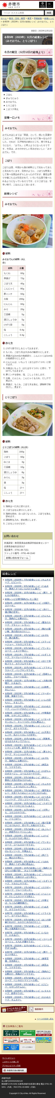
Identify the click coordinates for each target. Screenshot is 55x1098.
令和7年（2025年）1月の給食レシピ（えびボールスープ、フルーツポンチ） (28, 888)
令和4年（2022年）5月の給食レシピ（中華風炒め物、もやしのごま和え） (28, 714)
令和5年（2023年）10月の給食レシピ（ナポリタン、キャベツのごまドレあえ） (28, 804)
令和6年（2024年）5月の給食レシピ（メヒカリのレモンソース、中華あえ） (28, 849)
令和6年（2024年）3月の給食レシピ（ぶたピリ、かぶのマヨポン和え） (27, 837)
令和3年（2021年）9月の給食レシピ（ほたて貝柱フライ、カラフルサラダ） (28, 662)
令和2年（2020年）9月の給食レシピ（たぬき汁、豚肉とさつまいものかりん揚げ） (27, 587)
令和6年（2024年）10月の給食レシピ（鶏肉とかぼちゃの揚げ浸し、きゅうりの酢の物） (28, 869)
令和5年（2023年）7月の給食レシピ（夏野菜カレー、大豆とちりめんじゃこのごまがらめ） (28, 791)
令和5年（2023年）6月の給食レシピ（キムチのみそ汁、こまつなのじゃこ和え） (28, 785)
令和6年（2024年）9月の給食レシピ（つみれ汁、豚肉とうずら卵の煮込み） (27, 862)
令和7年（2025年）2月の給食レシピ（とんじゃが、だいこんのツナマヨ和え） (28, 895)
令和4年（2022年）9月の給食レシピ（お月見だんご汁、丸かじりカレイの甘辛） (28, 733)
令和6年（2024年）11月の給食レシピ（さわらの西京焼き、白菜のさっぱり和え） (28, 875)
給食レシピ (49, 18)
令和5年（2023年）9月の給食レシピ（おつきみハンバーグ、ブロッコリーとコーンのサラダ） (28, 798)
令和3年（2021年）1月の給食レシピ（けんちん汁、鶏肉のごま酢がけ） (28, 617)
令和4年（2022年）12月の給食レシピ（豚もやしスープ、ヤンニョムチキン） (28, 753)
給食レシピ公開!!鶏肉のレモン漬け (21, 599)
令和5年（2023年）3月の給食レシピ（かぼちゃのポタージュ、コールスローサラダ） (28, 772)
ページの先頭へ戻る (45, 1019)
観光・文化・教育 (17, 18)
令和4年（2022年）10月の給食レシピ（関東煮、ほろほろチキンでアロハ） (28, 740)
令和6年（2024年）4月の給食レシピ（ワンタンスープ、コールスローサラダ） (28, 843)
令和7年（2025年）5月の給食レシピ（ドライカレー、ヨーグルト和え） (28, 914)
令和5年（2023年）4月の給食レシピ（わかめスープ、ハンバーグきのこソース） (28, 707)
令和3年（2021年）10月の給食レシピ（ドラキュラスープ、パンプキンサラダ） (28, 668)
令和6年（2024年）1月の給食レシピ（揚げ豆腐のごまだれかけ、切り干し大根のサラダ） (28, 824)
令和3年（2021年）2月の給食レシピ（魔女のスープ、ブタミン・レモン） (28, 623)
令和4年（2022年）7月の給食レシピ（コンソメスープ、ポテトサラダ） (28, 727)
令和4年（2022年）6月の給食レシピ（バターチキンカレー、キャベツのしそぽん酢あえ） (28, 720)
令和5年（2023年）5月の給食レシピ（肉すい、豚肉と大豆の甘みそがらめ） (28, 778)
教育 (29, 18)
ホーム (4, 18)
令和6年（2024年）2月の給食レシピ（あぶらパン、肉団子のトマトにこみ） (28, 830)
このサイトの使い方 (10, 1062)
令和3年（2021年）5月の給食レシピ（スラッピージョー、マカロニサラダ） (28, 643)
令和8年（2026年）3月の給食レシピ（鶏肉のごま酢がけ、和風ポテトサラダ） (28, 972)
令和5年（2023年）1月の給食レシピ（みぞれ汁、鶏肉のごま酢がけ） (27, 759)
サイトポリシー (8, 1058)
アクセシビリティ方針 (11, 1066)
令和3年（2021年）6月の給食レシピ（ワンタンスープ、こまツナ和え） (28, 649)
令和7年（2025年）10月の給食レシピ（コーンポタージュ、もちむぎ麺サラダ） (28, 940)
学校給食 (38, 18)
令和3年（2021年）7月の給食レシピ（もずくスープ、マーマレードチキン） (28, 656)
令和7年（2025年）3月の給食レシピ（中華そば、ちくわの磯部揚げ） (27, 901)
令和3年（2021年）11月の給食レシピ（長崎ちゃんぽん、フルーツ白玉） (28, 675)
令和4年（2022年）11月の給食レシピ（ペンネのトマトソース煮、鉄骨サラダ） (28, 746)
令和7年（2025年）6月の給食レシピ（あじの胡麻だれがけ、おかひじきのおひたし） (28, 921)
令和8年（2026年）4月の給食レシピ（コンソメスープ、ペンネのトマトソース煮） (28, 979)
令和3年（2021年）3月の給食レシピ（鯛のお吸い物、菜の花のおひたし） (28, 630)
